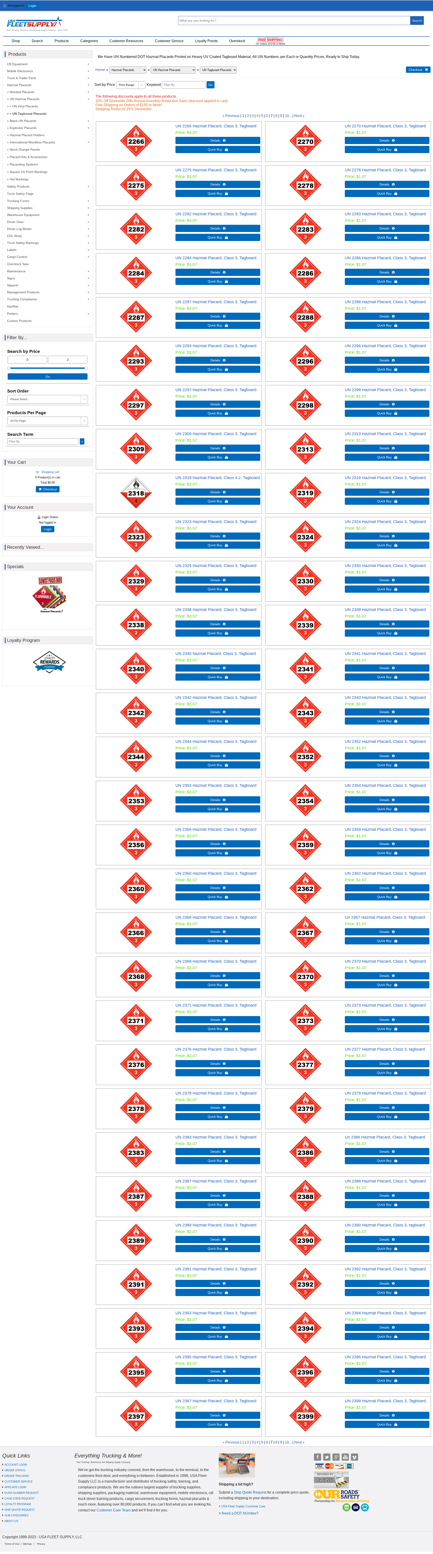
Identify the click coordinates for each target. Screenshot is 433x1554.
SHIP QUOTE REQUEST (20, 1509)
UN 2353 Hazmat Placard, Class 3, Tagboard (215, 785)
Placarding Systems (24, 164)
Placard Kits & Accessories (28, 157)
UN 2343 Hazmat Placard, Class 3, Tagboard (385, 697)
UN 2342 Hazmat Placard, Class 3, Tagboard (215, 697)
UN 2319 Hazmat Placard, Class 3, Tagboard (385, 477)
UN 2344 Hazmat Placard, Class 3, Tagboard (215, 741)
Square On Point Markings (28, 172)
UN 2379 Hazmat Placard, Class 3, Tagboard (385, 1093)
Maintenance (16, 271)
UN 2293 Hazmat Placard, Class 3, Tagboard (215, 346)
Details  (218, 140)
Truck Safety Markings (23, 243)
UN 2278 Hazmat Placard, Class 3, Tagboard (385, 170)
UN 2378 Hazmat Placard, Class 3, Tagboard (215, 1093)
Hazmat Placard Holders (27, 135)
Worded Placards (22, 92)
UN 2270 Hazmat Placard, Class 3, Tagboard (385, 126)
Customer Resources (126, 41)
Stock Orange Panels (25, 149)
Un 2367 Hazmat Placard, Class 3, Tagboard (385, 917)
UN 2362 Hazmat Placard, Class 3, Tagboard (385, 873)
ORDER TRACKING (17, 1476)
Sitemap (27, 1544)
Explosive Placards (23, 128)
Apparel (12, 285)
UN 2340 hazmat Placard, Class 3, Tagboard (215, 653)
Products (62, 41)
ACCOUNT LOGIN (16, 1464)
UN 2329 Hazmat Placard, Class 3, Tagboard (215, 565)
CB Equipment (17, 64)
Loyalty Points (206, 41)
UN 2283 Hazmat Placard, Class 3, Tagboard (385, 214)
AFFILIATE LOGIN (15, 1487)
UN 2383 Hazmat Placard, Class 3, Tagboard (215, 1137)
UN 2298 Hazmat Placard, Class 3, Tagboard (385, 390)
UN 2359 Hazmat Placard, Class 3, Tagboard (385, 829)
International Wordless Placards (32, 142)
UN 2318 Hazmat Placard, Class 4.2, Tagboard (217, 477)
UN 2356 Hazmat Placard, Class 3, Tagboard (215, 829)
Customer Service (169, 41)
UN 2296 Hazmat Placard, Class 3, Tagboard (385, 346)
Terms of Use (12, 1544)
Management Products (23, 292)
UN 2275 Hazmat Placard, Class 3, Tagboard (215, 170)
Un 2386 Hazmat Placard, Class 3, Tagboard (385, 1137)
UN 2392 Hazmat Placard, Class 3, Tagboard (385, 1269)
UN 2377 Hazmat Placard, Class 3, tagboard (385, 1049)
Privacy (41, 1544)
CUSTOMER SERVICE (19, 1481)
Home (100, 70)
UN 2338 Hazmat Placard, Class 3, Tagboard (215, 609)
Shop (16, 41)
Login (32, 5)
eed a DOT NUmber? (241, 1513)
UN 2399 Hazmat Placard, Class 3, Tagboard (385, 1401)
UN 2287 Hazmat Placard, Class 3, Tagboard (215, 302)
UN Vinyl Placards (25, 106)
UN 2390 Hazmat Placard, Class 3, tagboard (385, 1225)
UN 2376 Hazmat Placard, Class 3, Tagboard (215, 1049)
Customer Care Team (114, 1510)
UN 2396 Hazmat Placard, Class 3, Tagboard (385, 1357)
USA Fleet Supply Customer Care (243, 1506)
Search (37, 41)
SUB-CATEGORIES (16, 1515)
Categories (89, 41)
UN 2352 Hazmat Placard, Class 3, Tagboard (385, 741)
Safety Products (18, 186)
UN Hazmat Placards (24, 99)
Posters (12, 313)
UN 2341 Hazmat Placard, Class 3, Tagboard (385, 653)
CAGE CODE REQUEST (20, 1498)
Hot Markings (19, 179)
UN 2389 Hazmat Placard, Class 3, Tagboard (215, 1225)
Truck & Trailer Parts (21, 78)
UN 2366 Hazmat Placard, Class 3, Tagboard (215, 917)
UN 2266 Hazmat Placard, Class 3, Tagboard (215, 126)
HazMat (12, 306)
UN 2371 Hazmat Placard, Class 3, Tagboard (215, 1005)
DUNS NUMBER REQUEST (22, 1492)
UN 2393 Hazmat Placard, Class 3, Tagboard (215, 1313)
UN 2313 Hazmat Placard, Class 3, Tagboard (385, 434)
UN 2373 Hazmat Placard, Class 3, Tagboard (385, 1005)
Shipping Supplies (19, 208)
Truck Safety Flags (20, 193)
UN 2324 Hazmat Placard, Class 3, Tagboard (385, 521)
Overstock (237, 41)
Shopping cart (50, 472)
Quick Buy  (218, 149)
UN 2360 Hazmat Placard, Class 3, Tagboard (215, 873)
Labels (11, 250)
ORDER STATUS (15, 1470)
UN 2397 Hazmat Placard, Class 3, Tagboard (215, 1401)
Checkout (49, 489)
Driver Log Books (19, 229)
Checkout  (418, 69)
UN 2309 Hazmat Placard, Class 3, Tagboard (215, 434)
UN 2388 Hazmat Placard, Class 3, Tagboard (385, 1181)
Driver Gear (15, 222)
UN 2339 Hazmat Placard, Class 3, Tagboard (385, 609)
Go (210, 84)
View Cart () (417, 7)
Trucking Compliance (22, 299)
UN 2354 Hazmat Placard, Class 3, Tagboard (385, 785)
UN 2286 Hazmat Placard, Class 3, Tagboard (385, 258)
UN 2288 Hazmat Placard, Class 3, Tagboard (385, 302)
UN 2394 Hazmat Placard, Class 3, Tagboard (385, 1313)
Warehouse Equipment (23, 215)
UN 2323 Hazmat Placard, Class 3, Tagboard (215, 521)
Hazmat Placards (19, 85)
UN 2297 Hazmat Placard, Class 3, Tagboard (215, 390)
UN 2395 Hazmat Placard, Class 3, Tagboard (215, 1357)
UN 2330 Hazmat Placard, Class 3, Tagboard (385, 565)
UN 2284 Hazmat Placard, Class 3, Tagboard (215, 258)
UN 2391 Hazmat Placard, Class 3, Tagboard (215, 1269)
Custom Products (19, 321)
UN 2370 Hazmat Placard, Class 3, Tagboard (385, 961)
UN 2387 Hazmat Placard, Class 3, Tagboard (215, 1181)
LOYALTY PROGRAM (18, 1504)
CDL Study (14, 236)
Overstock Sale (18, 264)
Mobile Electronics (20, 71)
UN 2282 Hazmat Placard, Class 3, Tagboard (215, 214)
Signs (11, 278)
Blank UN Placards (23, 121)
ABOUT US (11, 1521)
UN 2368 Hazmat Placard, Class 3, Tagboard (215, 961)
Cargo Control (17, 257)
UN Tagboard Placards (29, 113)
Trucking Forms (18, 201)
